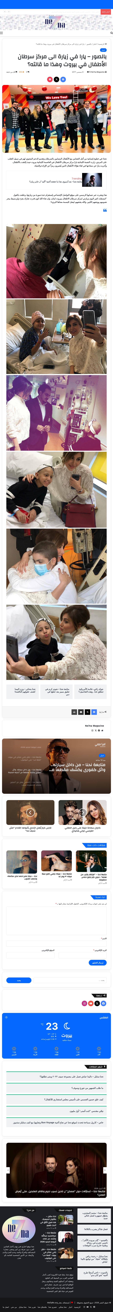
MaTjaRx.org (52, 1303)
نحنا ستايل (23, 1307)
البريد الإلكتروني (100, 950)
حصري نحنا (53, 1307)
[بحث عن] (111, 33)
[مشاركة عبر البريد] (81, 712)
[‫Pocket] (50, 79)
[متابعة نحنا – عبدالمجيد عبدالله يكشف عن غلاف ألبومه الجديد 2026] (65, 1236)
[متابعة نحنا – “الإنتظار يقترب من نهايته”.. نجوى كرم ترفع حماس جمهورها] (91, 861)
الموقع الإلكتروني (48, 950)
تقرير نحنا (32, 1307)
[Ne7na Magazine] (56, 22)
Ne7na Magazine (98, 72)
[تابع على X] (90, 72)
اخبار (95, 44)
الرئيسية (101, 44)
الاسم (104, 938)
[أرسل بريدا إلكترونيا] (88, 72)
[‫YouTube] (91, 1003)
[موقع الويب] (102, 730)
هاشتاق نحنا (42, 1307)
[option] (56, 766)
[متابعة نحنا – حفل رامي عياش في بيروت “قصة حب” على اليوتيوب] (65, 1253)
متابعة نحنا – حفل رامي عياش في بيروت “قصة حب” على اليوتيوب (48, 1254)
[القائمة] (1, 33)
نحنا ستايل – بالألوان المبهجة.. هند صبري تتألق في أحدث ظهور (48, 1221)
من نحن (14, 1307)
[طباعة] (74, 712)
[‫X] (56, 79)
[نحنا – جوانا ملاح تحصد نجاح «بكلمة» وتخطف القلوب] (21, 862)
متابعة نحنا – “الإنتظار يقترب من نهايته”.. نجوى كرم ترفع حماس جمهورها (94, 877)
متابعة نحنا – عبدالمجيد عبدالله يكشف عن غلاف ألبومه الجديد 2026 (48, 1237)
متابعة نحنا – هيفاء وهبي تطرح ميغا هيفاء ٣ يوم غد (57, 875)
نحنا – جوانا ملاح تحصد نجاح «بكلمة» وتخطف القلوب (22, 877)
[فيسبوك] (63, 79)
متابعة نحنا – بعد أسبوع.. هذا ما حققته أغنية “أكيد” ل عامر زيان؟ (55, 181)
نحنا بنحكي (63, 1307)
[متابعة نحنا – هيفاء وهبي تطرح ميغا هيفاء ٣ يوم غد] (56, 860)
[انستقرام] (92, 730)
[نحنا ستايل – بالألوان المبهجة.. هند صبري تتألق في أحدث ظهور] (65, 1220)
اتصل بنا (6, 1307)
